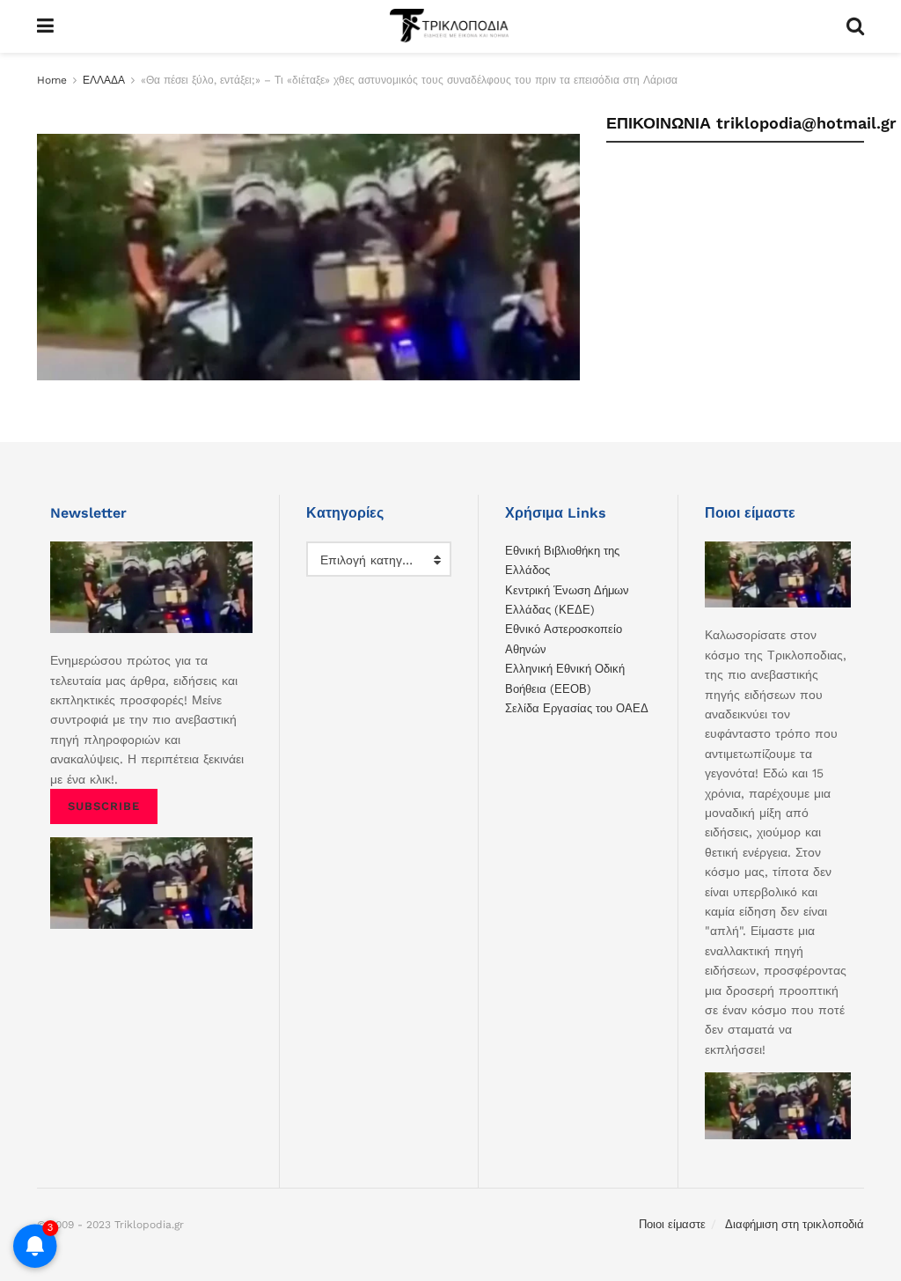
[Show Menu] (45, 26)
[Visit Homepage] (449, 26)
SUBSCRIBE (104, 806)
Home (52, 80)
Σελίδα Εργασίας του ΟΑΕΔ (576, 708)
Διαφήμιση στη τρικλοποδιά (794, 1224)
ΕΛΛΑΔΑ (104, 80)
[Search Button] (855, 26)
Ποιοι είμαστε (672, 1224)
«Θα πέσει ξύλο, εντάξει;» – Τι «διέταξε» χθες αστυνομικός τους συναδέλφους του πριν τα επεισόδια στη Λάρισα (409, 80)
